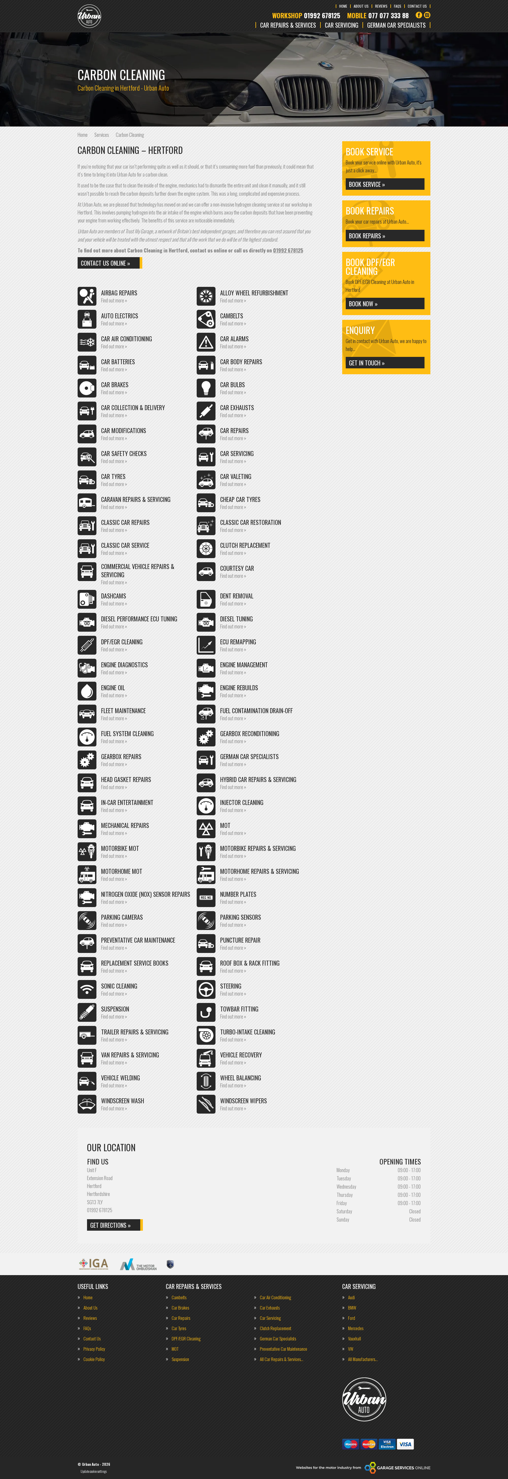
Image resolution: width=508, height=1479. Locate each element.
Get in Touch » (367, 362)
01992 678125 (306, 15)
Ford (351, 1318)
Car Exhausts (270, 1307)
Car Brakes (180, 1307)
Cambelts (179, 1297)
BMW (352, 1307)
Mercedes (355, 1328)
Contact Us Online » (105, 263)
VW (350, 1349)
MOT (175, 1349)
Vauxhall (354, 1338)
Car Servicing (341, 25)
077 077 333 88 (378, 15)
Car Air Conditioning (275, 1297)
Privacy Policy (94, 1349)
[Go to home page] (89, 16)
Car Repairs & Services (288, 25)
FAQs (397, 6)
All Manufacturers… (363, 1359)
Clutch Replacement (275, 1328)
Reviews (381, 6)
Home (343, 6)
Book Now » (363, 303)
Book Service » (367, 184)
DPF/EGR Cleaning (186, 1338)
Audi (351, 1297)
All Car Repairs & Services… (281, 1359)
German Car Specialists (396, 25)
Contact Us (417, 6)
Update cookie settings (94, 1471)
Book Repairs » (367, 235)
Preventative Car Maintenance (283, 1349)
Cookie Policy (94, 1359)
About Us (361, 6)
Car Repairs (181, 1318)
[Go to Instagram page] (427, 15)
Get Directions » (110, 1225)
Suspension (180, 1359)
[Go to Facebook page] (419, 15)
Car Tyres (179, 1328)
